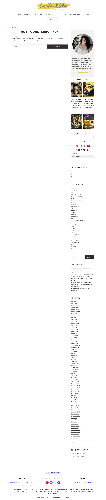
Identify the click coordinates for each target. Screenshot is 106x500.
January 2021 (74, 365)
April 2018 (74, 422)
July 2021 (73, 353)
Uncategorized (75, 242)
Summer (73, 238)
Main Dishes (74, 216)
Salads (73, 228)
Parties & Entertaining (77, 220)
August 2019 (74, 393)
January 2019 (74, 408)
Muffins (73, 218)
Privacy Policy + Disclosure (78, 453)
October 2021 (75, 349)
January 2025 (75, 309)
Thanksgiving (74, 240)
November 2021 (75, 347)
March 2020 (74, 379)
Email (72, 174)
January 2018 (74, 428)
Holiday (73, 212)
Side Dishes (74, 232)
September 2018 (75, 416)
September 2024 (75, 313)
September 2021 (75, 351)
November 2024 (75, 311)
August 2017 (74, 438)
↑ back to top (53, 472)
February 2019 (75, 406)
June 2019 (74, 397)
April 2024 (74, 321)
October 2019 (75, 389)
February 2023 (75, 331)
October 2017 (75, 434)
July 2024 (74, 317)
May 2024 (74, 319)
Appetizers (74, 188)
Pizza (72, 226)
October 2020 (75, 369)
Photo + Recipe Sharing (77, 456)
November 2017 (75, 432)
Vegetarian (74, 246)
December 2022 (75, 335)
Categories (74, 153)
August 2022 (74, 339)
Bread (72, 192)
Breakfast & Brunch (76, 194)
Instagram (74, 170)
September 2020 (75, 371)
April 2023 (74, 327)
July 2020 (74, 373)
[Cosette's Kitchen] (53, 10)
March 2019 (74, 403)
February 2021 (75, 363)
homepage (15, 38)
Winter (73, 248)
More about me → (83, 72)
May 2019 (74, 399)
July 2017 (73, 440)
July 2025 (74, 301)
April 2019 (74, 401)
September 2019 (75, 391)
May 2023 (74, 325)
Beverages (74, 190)
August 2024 (74, 315)
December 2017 (75, 430)
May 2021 (74, 357)
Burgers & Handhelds (77, 196)
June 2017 (74, 442)
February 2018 (75, 426)
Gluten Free (74, 210)
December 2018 (75, 410)
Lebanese (73, 214)
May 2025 (74, 303)
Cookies (73, 202)
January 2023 (75, 333)
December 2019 (75, 385)
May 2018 (74, 420)
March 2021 (74, 361)
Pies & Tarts (74, 224)
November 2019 (75, 387)
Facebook (74, 172)
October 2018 (75, 414)
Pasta (72, 222)
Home (14, 27)
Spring (73, 236)
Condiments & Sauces (77, 200)
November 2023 (75, 323)
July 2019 (73, 395)
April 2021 (74, 359)
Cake (72, 198)
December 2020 (75, 367)
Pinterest (73, 176)
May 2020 (74, 375)
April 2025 (74, 305)
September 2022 (75, 337)
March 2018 (74, 424)
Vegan (72, 244)
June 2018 (74, 418)
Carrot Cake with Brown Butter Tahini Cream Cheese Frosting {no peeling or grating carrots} (81, 284)
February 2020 (75, 381)
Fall (72, 208)
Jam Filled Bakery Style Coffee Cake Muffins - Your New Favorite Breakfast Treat (81, 270)
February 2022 (75, 343)
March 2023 (74, 329)
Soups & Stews (75, 234)
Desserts (73, 204)
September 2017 (75, 436)
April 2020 (74, 377)
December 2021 (75, 345)
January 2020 (75, 383)
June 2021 (74, 355)
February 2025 (75, 307)
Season (73, 230)
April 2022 (74, 341)
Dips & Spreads (75, 206)
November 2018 (75, 412)
